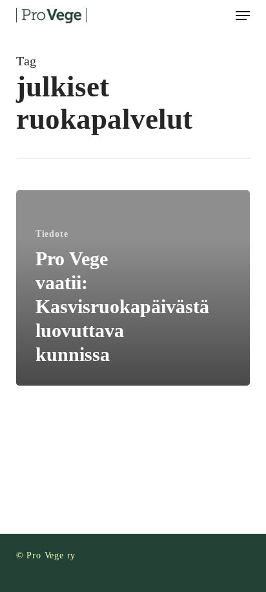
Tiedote (52, 234)
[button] (243, 15)
